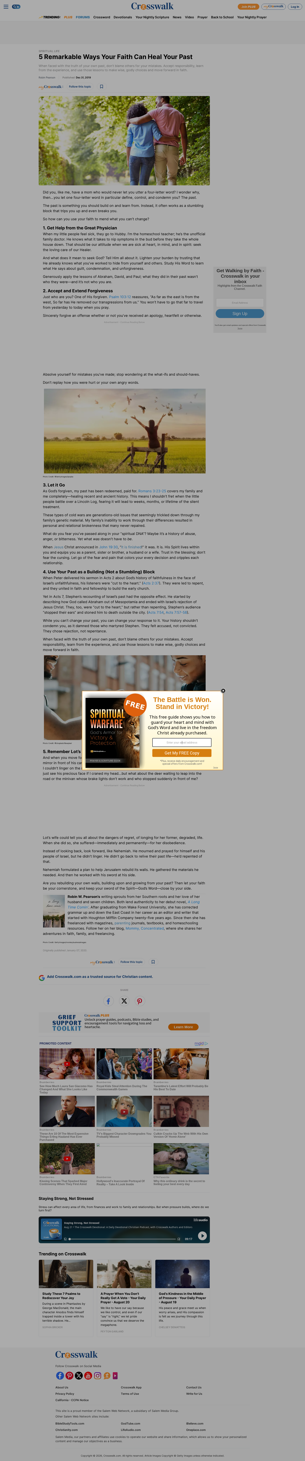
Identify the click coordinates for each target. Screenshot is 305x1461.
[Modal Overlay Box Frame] (152, 730)
